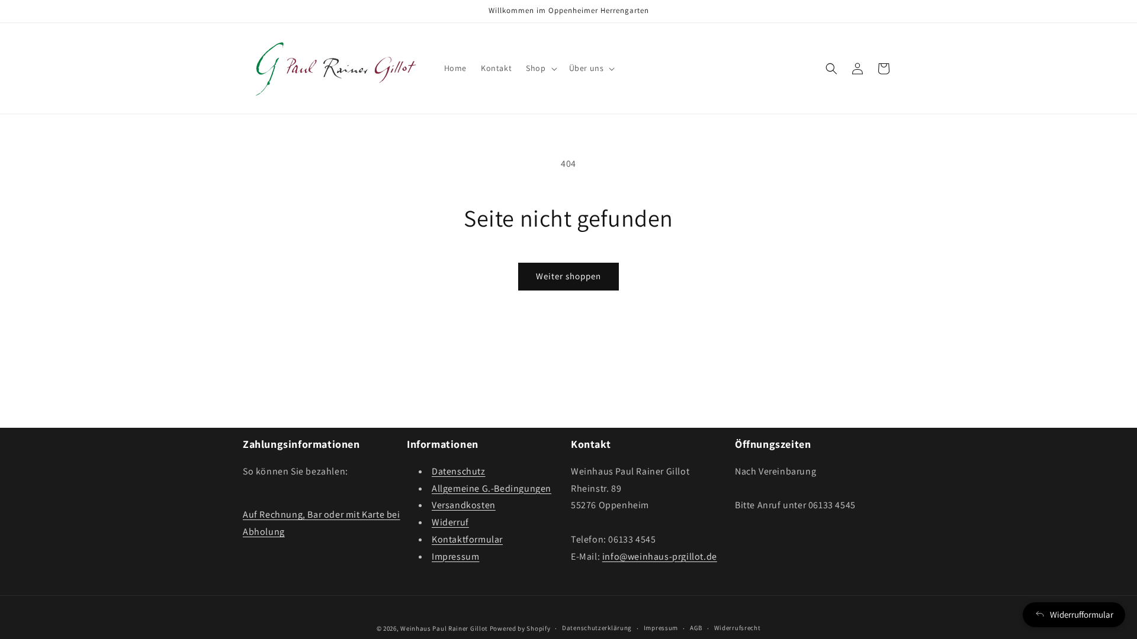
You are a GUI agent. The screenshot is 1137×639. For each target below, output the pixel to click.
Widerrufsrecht (737, 628)
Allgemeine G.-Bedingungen (491, 488)
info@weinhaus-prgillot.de (659, 556)
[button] (540, 68)
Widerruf (450, 522)
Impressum (455, 556)
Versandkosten (464, 505)
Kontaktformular (467, 539)
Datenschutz (459, 471)
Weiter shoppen (568, 276)
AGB (696, 628)
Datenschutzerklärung (597, 628)
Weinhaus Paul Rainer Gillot (444, 628)
